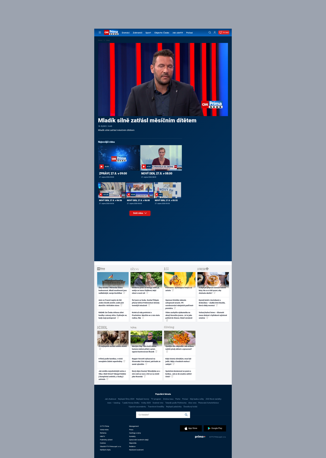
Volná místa (104, 430)
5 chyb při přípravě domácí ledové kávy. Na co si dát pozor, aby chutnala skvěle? (212, 290)
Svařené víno (158, 403)
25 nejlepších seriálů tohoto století (113, 346)
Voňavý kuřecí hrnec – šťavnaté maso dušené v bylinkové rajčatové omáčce (213, 315)
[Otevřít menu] (100, 32)
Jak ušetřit (178, 33)
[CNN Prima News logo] (111, 32)
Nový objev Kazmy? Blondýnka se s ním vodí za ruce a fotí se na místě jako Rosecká (146, 374)
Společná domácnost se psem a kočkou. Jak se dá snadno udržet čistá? (178, 374)
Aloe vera (192, 403)
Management (134, 426)
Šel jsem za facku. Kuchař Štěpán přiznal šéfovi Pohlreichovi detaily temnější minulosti (145, 303)
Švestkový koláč (190, 406)
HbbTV (102, 436)
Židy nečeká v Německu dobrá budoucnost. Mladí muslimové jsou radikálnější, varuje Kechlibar (113, 290)
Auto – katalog (113, 403)
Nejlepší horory (142, 399)
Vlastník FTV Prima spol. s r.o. (110, 446)
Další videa (138, 213)
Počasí (189, 33)
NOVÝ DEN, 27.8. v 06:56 (110, 200)
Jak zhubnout (110, 399)
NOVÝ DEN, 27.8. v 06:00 (138, 200)
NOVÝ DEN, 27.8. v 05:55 (166, 200)
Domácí (126, 33)
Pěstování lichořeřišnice (208, 403)
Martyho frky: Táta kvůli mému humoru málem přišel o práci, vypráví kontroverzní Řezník (144, 349)
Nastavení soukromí (136, 450)
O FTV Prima (104, 426)
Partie (177, 399)
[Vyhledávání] (209, 32)
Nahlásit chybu (105, 450)
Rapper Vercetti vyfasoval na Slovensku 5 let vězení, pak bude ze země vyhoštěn (146, 361)
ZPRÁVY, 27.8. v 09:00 (113, 173)
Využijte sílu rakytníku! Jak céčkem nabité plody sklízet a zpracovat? (179, 347)
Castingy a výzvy (135, 433)
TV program (156, 399)
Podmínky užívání (106, 440)
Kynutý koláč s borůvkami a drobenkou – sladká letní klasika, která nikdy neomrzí (212, 303)
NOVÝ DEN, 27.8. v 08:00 (156, 173)
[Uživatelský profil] (214, 32)
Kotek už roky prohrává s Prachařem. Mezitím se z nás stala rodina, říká (146, 315)
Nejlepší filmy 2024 (126, 399)
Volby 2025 (146, 403)
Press (131, 430)
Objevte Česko (161, 33)
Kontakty (132, 436)
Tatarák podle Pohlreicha (175, 403)
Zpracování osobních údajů (138, 440)
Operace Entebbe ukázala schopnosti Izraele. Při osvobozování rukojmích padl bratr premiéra (179, 304)
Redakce (132, 446)
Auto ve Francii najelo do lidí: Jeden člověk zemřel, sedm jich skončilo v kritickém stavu (111, 303)
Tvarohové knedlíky (156, 406)
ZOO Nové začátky (213, 399)
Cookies (103, 443)
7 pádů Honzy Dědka (130, 403)
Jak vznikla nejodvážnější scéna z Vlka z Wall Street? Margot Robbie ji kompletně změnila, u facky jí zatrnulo (112, 375)
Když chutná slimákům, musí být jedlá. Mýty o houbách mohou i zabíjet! (178, 361)
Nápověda (132, 443)
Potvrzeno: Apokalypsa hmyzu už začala (178, 289)
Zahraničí (137, 33)
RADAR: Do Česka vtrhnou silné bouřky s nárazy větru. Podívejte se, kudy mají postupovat (113, 315)
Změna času (168, 399)
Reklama (103, 433)
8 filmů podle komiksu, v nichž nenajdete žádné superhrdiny (111, 360)
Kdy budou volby (197, 399)
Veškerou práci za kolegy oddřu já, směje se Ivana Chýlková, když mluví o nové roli (145, 290)
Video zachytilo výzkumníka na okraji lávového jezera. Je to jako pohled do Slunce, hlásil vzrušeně (178, 315)
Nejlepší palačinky (174, 406)
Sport (148, 33)
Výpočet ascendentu (137, 406)
